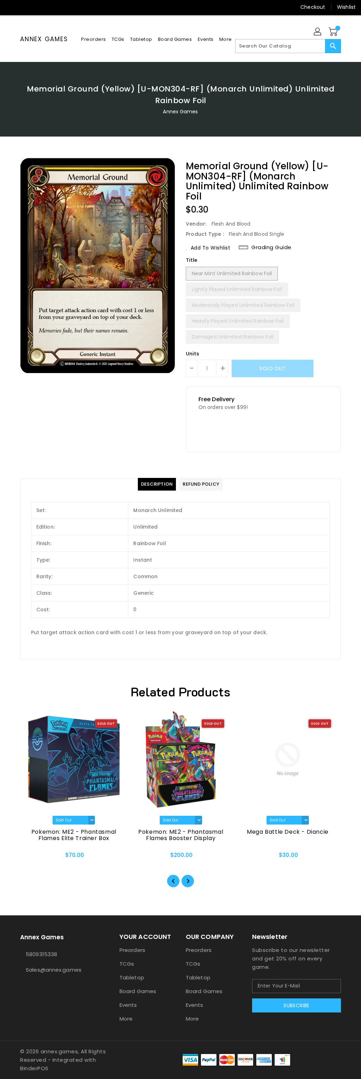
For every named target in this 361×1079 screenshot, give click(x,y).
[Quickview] (33, 857)
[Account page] (318, 32)
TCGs (127, 963)
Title (192, 260)
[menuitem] (93, 39)
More (126, 1018)
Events (128, 1005)
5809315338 (41, 954)
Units (193, 353)
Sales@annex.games (53, 969)
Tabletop (132, 977)
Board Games (138, 991)
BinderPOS (34, 1068)
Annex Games (44, 39)
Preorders (132, 950)
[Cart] (334, 32)
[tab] (157, 484)
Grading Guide (271, 247)
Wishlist (346, 7)
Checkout (312, 7)
